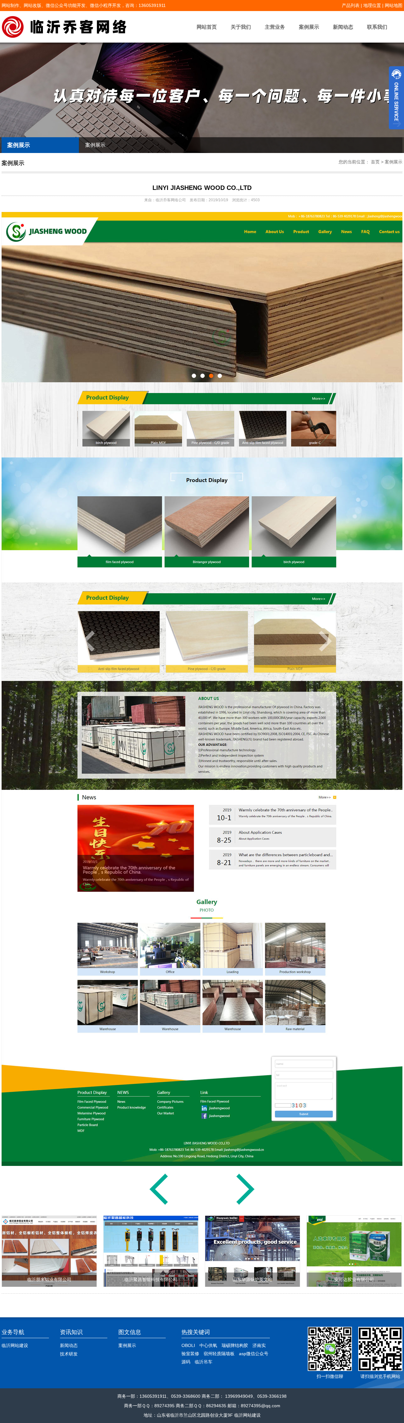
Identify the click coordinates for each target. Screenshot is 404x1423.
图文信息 (129, 1332)
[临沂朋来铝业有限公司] (245, 1204)
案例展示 (309, 27)
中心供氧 (208, 1345)
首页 (375, 161)
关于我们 (241, 27)
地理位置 (372, 5)
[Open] (396, 97)
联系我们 (377, 27)
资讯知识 (71, 1332)
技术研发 (69, 1353)
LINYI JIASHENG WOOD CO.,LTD (202, 187)
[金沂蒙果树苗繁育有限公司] (159, 1204)
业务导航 (13, 1332)
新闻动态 (343, 27)
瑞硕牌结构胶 (235, 1345)
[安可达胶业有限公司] (354, 1285)
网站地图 (393, 5)
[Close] (396, 131)
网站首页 (207, 27)
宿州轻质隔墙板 (219, 1353)
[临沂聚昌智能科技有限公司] (151, 1285)
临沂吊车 (203, 1361)
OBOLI (188, 1345)
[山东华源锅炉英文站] (252, 1285)
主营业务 (275, 27)
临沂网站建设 (15, 1345)
